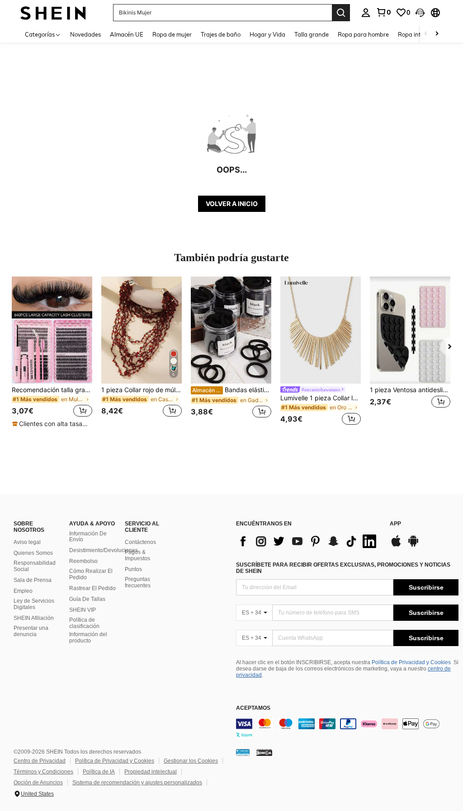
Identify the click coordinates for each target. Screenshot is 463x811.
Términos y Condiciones (43, 772)
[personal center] (365, 12)
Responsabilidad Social (35, 566)
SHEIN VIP (82, 610)
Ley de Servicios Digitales (34, 604)
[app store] (396, 545)
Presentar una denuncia (31, 631)
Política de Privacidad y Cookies (411, 662)
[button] (420, 12)
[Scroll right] (437, 34)
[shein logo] (53, 12)
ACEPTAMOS (253, 708)
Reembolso (83, 561)
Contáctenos (140, 542)
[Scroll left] (426, 34)
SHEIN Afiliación (34, 618)
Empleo (23, 591)
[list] (308, 541)
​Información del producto (88, 637)
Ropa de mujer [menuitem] (172, 34)
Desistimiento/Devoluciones (103, 550)
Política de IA (99, 772)
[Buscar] (341, 12)
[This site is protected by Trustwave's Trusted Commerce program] (243, 752)
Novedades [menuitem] (85, 34)
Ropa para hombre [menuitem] (363, 34)
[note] (52, 423)
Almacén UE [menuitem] (126, 34)
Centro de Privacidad (40, 761)
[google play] (413, 545)
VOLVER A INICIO (232, 203)
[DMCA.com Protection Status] (264, 752)
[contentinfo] (347, 729)
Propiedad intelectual (150, 772)
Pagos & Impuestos (137, 555)
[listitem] (52, 352)
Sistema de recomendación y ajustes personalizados (137, 782)
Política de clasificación (84, 623)
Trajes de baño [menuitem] (221, 34)
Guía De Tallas (87, 599)
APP (395, 524)
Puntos (133, 569)
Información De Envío (88, 536)
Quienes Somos (33, 553)
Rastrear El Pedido (92, 588)
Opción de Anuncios (38, 782)
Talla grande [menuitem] (311, 34)
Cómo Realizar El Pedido (91, 574)
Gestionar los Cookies (191, 761)
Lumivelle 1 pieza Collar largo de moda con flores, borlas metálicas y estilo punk (320, 398)
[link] (383, 12)
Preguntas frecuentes (138, 582)
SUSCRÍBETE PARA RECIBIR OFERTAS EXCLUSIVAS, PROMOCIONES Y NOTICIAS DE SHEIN (343, 568)
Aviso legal (27, 542)
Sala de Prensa (33, 580)
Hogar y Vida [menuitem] (267, 34)
